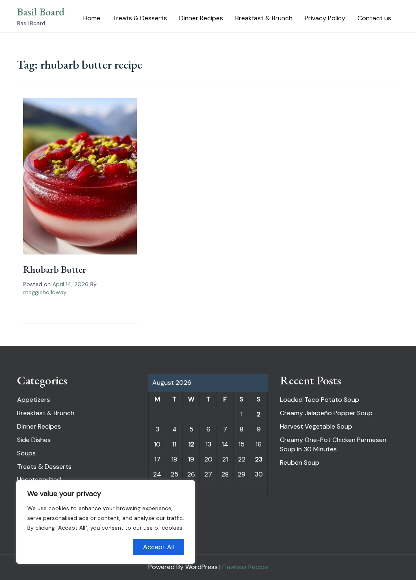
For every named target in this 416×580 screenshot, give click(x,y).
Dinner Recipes (201, 18)
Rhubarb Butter (54, 269)
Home (91, 18)
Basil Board (41, 12)
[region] (105, 522)
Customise (53, 547)
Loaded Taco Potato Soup (319, 399)
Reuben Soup (299, 462)
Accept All (158, 547)
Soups (26, 453)
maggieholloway (45, 292)
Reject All (105, 547)
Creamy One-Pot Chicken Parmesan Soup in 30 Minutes (333, 444)
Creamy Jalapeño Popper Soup (326, 413)
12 (191, 444)
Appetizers (33, 399)
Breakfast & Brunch (263, 18)
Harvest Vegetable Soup (316, 426)
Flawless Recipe (245, 567)
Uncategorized (39, 479)
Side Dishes (34, 440)
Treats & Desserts (140, 18)
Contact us (374, 18)
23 (258, 459)
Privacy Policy (325, 18)
